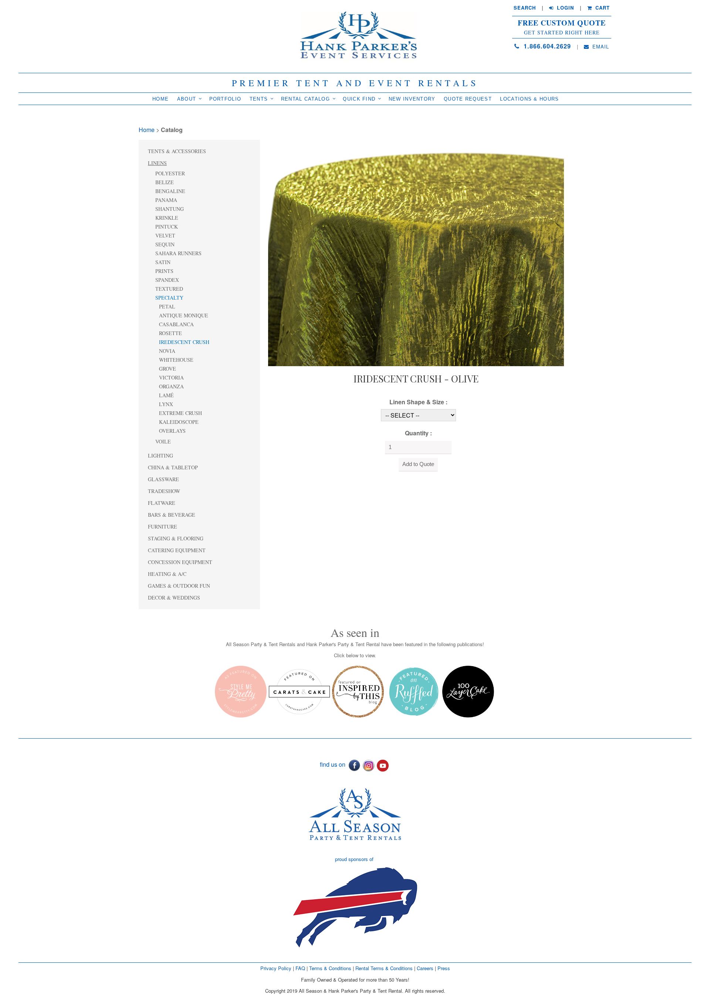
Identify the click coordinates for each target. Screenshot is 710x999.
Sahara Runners (178, 253)
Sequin (165, 244)
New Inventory (412, 99)
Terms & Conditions (330, 968)
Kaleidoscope (179, 421)
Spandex (167, 279)
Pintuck (166, 226)
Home (160, 99)
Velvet (165, 235)
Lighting (160, 455)
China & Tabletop (173, 467)
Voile (163, 441)
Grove (167, 368)
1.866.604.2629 (546, 46)
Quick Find (359, 99)
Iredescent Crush (184, 341)
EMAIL (600, 46)
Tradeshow (164, 491)
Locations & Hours (529, 99)
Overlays (172, 430)
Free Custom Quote (562, 23)
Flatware (161, 502)
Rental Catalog (305, 99)
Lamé (166, 395)
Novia (167, 350)
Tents (259, 99)
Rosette (170, 333)
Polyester (170, 173)
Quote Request (468, 99)
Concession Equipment (180, 562)
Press (443, 968)
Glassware (163, 479)
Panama (166, 199)
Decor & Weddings (174, 597)
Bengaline (170, 191)
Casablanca (176, 324)
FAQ (300, 968)
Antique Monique (183, 315)
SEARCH (525, 7)
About (186, 99)
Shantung (169, 208)
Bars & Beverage (171, 514)
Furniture (162, 526)
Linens (157, 162)
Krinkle (166, 217)
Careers (426, 968)
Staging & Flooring (175, 538)
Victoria (171, 377)
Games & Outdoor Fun (179, 585)
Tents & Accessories (177, 151)
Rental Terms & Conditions (384, 968)
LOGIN (564, 7)
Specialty (169, 297)
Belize (164, 182)
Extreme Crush (180, 412)
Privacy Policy (275, 968)
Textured (169, 288)
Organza (171, 386)
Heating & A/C (167, 573)
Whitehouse (176, 359)
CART (602, 7)
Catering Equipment (177, 550)
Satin (162, 262)
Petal (167, 306)
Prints (164, 270)
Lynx (166, 404)
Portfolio (225, 99)
